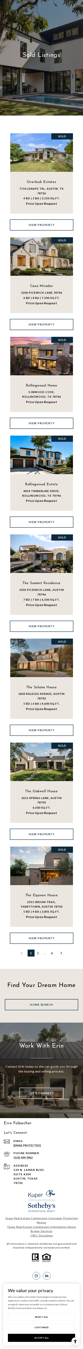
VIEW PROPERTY (42, 224)
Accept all (41, 1337)
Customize (41, 1327)
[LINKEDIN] (47, 1276)
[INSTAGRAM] (36, 1276)
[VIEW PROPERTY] (41, 221)
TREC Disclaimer (41, 1235)
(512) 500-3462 (23, 1157)
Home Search (41, 1004)
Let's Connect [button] (41, 1093)
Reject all (41, 1316)
